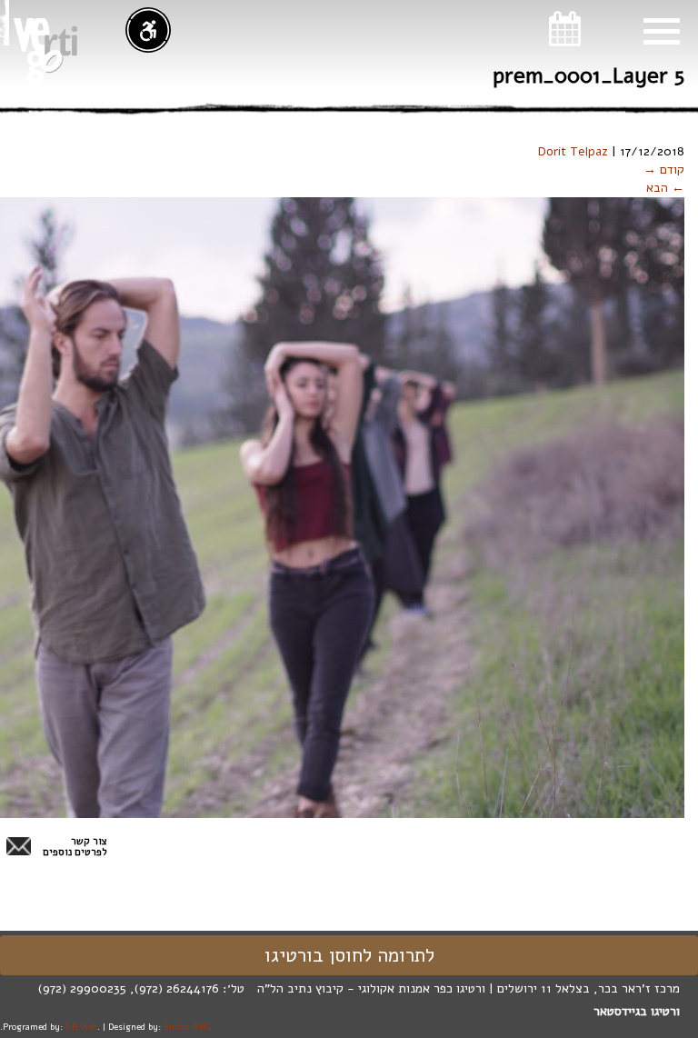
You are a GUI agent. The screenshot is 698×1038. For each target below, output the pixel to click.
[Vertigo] (45, 51)
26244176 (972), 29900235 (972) (128, 988)
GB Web (81, 1027)
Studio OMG (188, 1027)
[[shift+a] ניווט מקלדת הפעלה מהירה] (148, 30)
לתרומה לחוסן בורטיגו (349, 955)
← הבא (665, 187)
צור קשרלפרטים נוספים (75, 847)
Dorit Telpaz (573, 151)
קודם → (663, 169)
